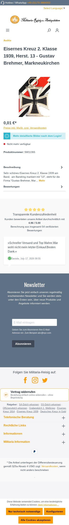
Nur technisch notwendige (24, 511)
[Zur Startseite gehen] (34, 19)
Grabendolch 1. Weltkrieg (42, 408)
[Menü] (8, 30)
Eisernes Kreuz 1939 (27, 411)
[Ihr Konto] (57, 30)
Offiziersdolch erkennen (15, 408)
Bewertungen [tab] (12, 186)
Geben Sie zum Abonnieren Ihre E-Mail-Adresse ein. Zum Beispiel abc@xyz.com (31, 331)
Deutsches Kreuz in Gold (53, 411)
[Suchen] (49, 30)
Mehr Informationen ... (48, 505)
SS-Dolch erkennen (51, 404)
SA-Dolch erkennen (29, 404)
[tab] (34, 173)
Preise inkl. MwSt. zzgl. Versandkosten (25, 127)
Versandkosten (49, 466)
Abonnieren (23, 343)
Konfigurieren (54, 511)
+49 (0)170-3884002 (38, 2)
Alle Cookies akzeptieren (36, 520)
